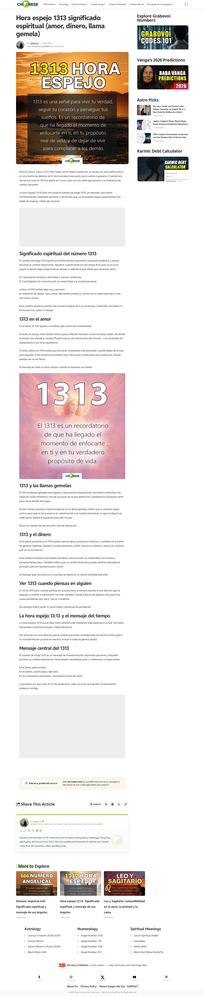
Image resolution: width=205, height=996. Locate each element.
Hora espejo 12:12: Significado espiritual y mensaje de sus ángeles (80, 906)
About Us (72, 986)
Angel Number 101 (91, 952)
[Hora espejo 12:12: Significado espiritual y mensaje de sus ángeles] (80, 883)
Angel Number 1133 (91, 946)
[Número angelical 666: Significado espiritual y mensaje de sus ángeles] (36, 883)
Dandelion (139, 941)
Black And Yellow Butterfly (148, 952)
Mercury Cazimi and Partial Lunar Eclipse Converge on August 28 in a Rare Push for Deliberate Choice (169, 109)
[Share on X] (106, 804)
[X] (29, 831)
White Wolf (140, 946)
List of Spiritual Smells (146, 935)
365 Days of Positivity (77, 965)
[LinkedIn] (40, 831)
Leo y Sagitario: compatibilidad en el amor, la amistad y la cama (124, 906)
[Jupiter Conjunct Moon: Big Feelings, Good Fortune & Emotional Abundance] (144, 125)
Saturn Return (36, 941)
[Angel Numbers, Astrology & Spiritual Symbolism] (27, 4)
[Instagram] (33, 831)
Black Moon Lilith (37, 952)
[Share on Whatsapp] (119, 804)
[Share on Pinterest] (112, 804)
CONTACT (132, 986)
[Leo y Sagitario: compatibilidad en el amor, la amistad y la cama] (124, 883)
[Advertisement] (72, 227)
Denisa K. (34, 43)
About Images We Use (112, 986)
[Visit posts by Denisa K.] (20, 45)
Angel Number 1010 (92, 935)
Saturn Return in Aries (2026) (44, 946)
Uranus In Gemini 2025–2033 (44, 935)
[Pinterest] (36, 831)
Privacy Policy (89, 986)
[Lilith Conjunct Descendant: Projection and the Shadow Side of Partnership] (144, 138)
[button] (186, 4)
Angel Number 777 (91, 941)
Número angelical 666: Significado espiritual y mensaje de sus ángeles (31, 906)
